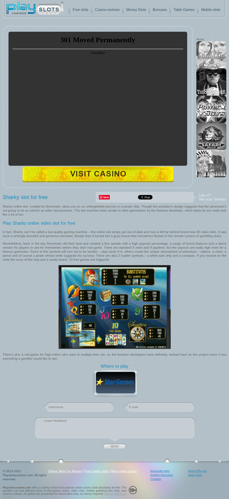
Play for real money (98, 174)
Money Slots (136, 10)
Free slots (80, 10)
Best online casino (124, 471)
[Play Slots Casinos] (35, 9)
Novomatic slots (160, 471)
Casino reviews (107, 10)
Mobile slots (210, 10)
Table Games (184, 10)
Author (108, 493)
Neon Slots (195, 475)
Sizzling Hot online (161, 475)
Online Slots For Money (65, 471)
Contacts (155, 479)
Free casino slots (96, 471)
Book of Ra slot (197, 471)
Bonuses (160, 10)
